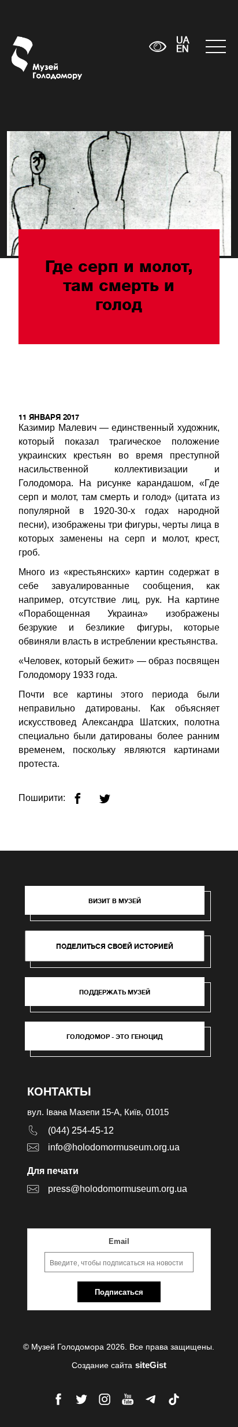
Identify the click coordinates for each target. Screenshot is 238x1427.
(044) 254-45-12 (81, 1130)
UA (182, 41)
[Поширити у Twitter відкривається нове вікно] (111, 793)
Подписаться (119, 1292)
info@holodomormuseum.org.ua (114, 1147)
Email (119, 1241)
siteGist (150, 1365)
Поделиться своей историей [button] (114, 946)
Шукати (104, 46)
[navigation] (216, 46)
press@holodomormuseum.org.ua (117, 1189)
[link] (120, 997)
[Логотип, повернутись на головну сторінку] (33, 58)
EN (182, 50)
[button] (120, 906)
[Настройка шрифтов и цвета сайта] (157, 46)
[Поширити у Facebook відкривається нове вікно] (84, 793)
